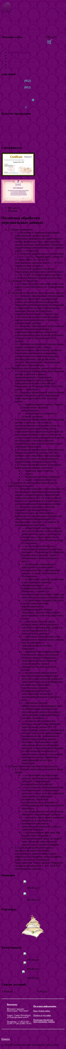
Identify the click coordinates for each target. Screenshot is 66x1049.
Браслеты (6, 123)
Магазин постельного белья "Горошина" (33, 940)
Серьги (5, 135)
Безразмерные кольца (13, 141)
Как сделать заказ (41, 1010)
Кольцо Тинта (33, 896)
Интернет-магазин (18, 52)
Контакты (13, 67)
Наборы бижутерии (12, 129)
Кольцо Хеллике (33, 974)
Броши (5, 138)
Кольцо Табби (33, 956)
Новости (13, 64)
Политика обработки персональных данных (44, 1021)
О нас (11, 55)
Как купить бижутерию (21, 61)
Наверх (5, 1039)
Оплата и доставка (19, 58)
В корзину (58, 43)
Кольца (5, 120)
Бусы (4, 126)
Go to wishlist (56, 995)
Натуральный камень (13, 132)
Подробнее (33, 890)
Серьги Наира (33, 884)
